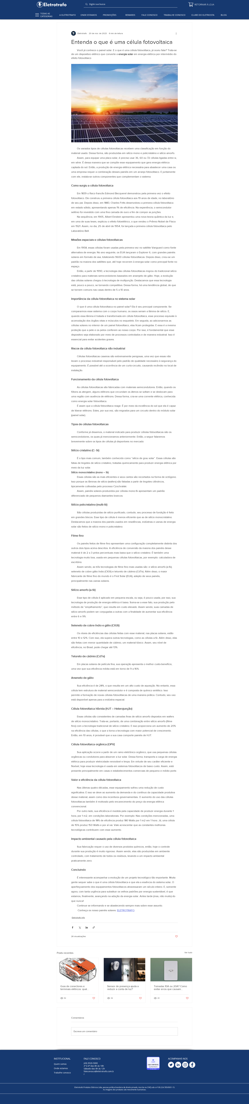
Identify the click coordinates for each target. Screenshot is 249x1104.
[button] (37, 14)
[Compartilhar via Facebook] (72, 927)
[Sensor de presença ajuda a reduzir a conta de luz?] (124, 969)
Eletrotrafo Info (78, 917)
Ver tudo (188, 952)
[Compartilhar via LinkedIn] (86, 927)
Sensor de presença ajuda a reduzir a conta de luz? (123, 988)
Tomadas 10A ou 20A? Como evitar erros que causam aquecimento (170, 988)
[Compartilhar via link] (93, 927)
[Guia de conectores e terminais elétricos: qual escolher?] (78, 969)
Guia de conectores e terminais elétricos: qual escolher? (73, 988)
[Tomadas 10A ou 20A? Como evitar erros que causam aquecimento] (171, 969)
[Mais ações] (176, 33)
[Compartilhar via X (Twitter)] (79, 927)
